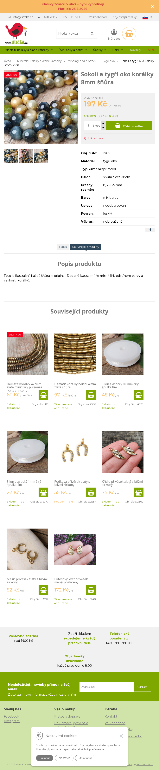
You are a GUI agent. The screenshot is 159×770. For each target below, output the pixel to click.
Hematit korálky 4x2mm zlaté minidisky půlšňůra (24, 385)
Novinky (135, 50)
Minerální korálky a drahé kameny (39, 61)
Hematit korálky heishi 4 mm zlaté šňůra (75, 385)
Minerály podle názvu (82, 61)
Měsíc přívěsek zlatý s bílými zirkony (27, 580)
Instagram (12, 721)
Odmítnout (85, 758)
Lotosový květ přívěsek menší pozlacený (71, 580)
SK (150, 17)
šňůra (96, 125)
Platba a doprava (67, 716)
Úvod (7, 61)
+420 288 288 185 (54, 17)
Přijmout (45, 758)
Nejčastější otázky (124, 17)
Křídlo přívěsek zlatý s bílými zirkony (122, 483)
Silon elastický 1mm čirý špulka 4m (24, 483)
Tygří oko (108, 61)
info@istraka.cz (23, 17)
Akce (151, 50)
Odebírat (142, 687)
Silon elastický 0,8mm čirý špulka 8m (120, 385)
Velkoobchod (98, 17)
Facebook (11, 716)
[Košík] (129, 33)
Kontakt (111, 716)
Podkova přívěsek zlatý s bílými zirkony (72, 483)
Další (115, 50)
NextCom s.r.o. (145, 764)
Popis (63, 247)
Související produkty (85, 247)
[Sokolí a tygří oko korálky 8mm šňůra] (41, 107)
